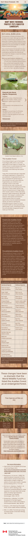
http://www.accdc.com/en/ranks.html (14, 451)
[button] (2, 100)
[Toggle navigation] (25, 2)
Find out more (6, 119)
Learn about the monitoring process (14, 523)
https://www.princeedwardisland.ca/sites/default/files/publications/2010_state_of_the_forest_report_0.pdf (15, 471)
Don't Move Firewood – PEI (10, 2)
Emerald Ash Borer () (9, 93)
